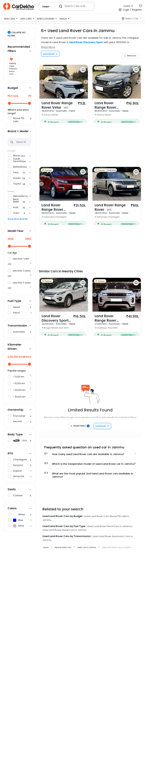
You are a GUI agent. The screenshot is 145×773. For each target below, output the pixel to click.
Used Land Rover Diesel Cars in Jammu (64, 530)
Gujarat (17, 471)
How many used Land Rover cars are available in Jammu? (84, 454)
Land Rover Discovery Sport (86, 42)
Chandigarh (20, 460)
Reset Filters (81, 426)
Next (86, 82)
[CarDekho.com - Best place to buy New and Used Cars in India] (18, 6)
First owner (19, 416)
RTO (10, 453)
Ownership (15, 409)
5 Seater (18, 496)
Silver (21, 526)
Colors (12, 508)
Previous (41, 82)
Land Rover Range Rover (110, 207)
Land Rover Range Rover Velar (57, 105)
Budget (13, 88)
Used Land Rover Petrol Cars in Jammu (109, 526)
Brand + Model (18, 131)
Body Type (15, 434)
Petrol (16, 313)
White (21, 515)
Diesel (16, 307)
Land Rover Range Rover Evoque (105, 106)
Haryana (18, 465)
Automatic (19, 332)
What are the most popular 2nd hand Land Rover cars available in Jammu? (88, 474)
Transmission (17, 325)
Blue (20, 520)
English (127, 6)
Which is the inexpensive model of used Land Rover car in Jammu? (89, 463)
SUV (24, 441)
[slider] (9, 103)
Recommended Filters (19, 48)
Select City (131, 18)
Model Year (16, 231)
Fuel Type (14, 301)
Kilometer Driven (14, 346)
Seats (12, 489)
